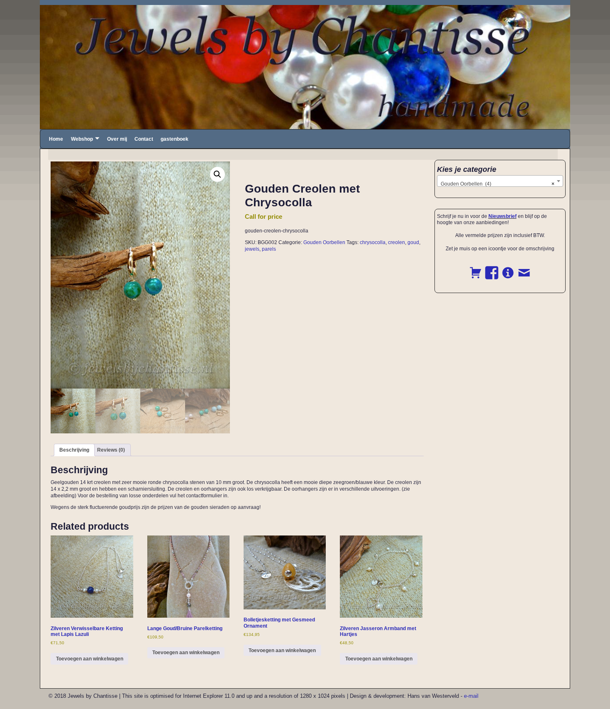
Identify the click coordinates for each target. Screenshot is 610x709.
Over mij (117, 139)
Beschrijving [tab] (74, 450)
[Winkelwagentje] (475, 268)
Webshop (82, 139)
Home (56, 139)
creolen (396, 242)
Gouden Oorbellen (324, 242)
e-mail (471, 696)
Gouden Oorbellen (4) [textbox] (498, 184)
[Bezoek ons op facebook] (491, 268)
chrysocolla (373, 242)
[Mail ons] (524, 268)
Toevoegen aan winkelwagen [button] (89, 659)
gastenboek (174, 139)
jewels (252, 249)
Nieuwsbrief (502, 216)
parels (269, 249)
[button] (217, 174)
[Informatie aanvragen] (507, 268)
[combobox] (500, 181)
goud (413, 242)
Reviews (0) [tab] (111, 450)
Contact (143, 139)
